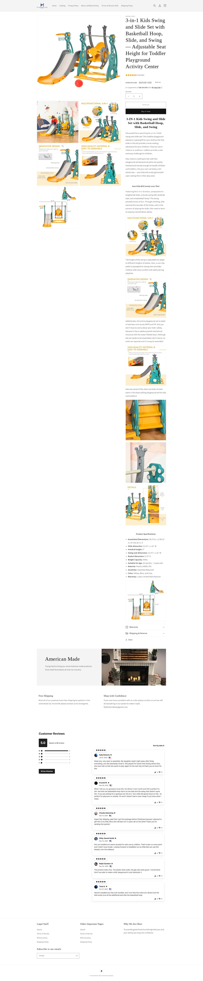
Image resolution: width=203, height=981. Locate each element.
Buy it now (145, 111)
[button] (154, 5)
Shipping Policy (43, 942)
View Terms (106, 959)
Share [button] (130, 640)
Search (39, 929)
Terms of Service (43, 934)
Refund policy (42, 938)
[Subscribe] (76, 956)
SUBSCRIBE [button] (102, 968)
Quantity (128, 92)
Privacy (115, 959)
